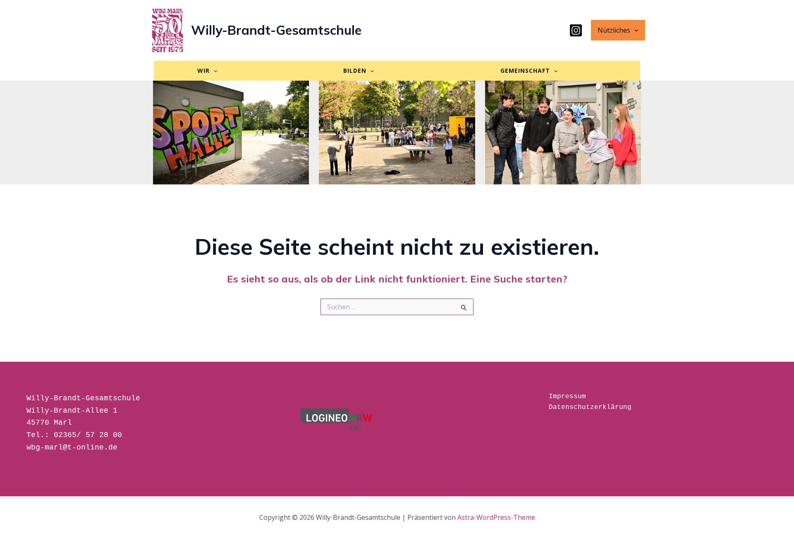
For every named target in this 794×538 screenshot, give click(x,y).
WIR (203, 70)
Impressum (567, 396)
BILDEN (354, 70)
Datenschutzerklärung (590, 407)
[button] (634, 30)
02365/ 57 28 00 (88, 435)
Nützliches (614, 30)
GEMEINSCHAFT (525, 70)
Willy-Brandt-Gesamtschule (276, 30)
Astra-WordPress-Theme (496, 517)
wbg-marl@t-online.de (71, 447)
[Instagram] (576, 30)
